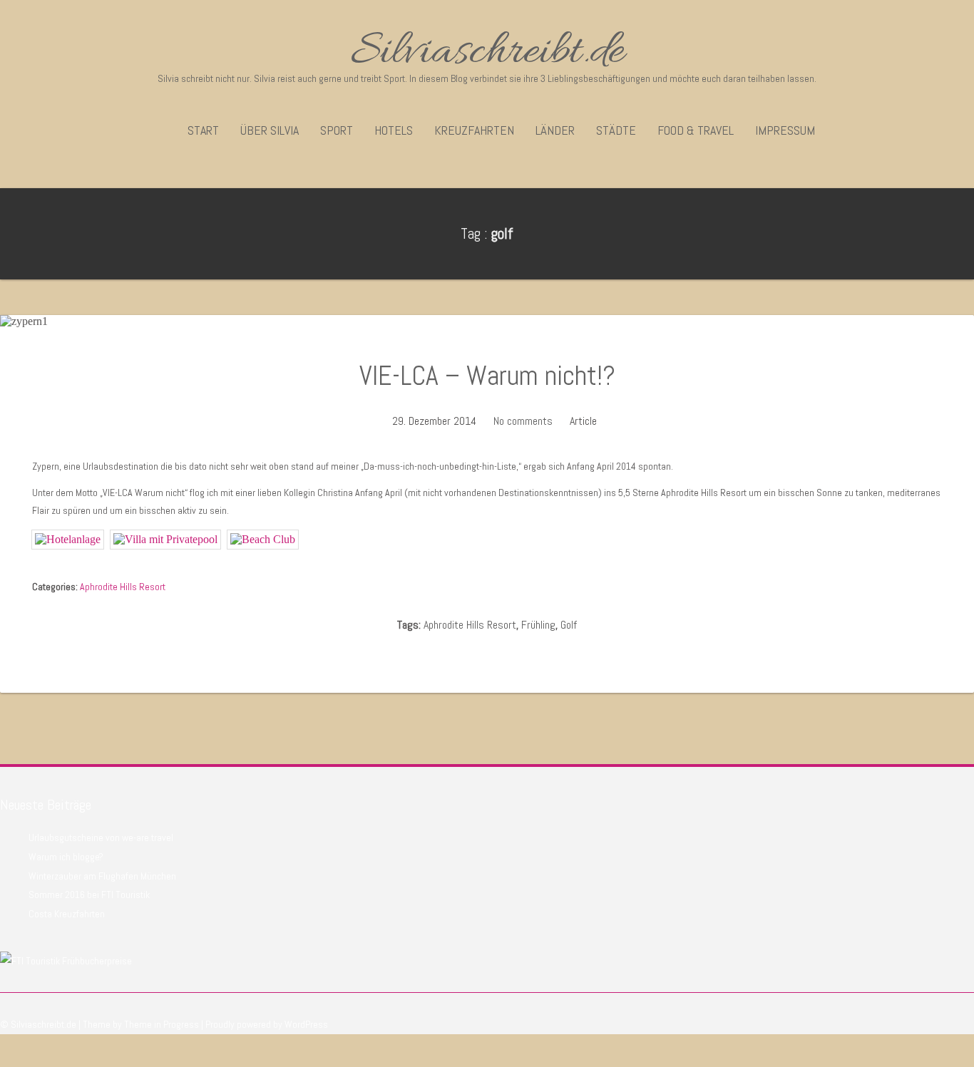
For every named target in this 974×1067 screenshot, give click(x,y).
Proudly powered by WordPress (266, 1024)
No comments (523, 420)
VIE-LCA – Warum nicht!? (487, 376)
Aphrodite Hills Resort (122, 586)
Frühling (538, 624)
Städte (616, 130)
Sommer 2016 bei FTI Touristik (89, 894)
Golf (568, 624)
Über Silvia (269, 130)
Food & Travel (695, 130)
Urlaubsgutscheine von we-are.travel (101, 837)
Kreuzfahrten (474, 130)
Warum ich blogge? (66, 856)
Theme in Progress (161, 1024)
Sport (336, 130)
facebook (941, 1045)
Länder (555, 130)
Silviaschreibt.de (487, 53)
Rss (965, 1045)
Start (203, 130)
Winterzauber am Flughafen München (102, 876)
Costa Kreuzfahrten (67, 913)
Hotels (393, 130)
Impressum (785, 130)
